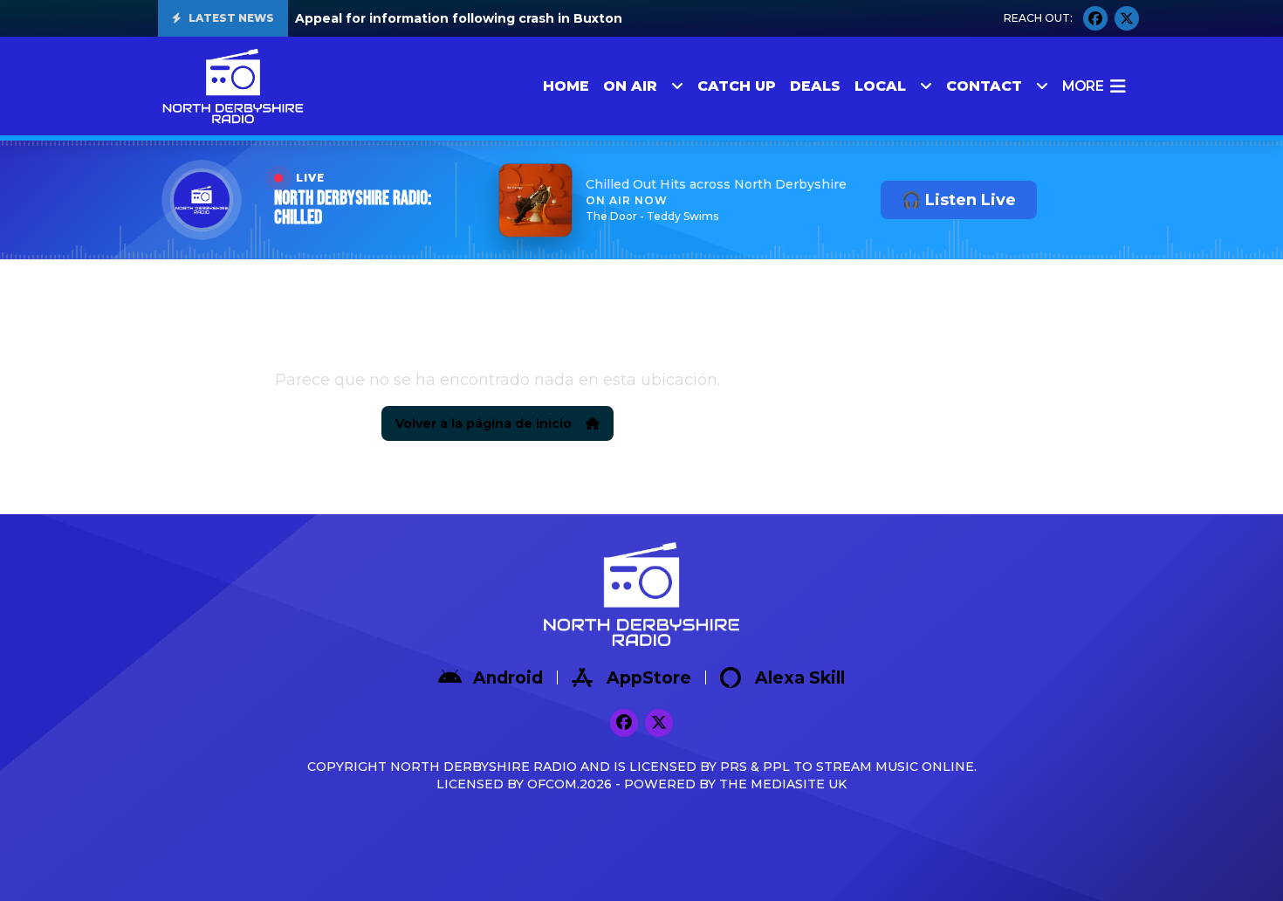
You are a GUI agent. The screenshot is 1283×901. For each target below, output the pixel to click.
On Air (630, 86)
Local (880, 86)
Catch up (736, 86)
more (1082, 86)
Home (566, 86)
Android (508, 678)
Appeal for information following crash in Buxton (458, 18)
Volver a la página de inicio (483, 423)
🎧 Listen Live (959, 200)
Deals (815, 86)
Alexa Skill (800, 678)
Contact (984, 86)
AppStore (649, 678)
